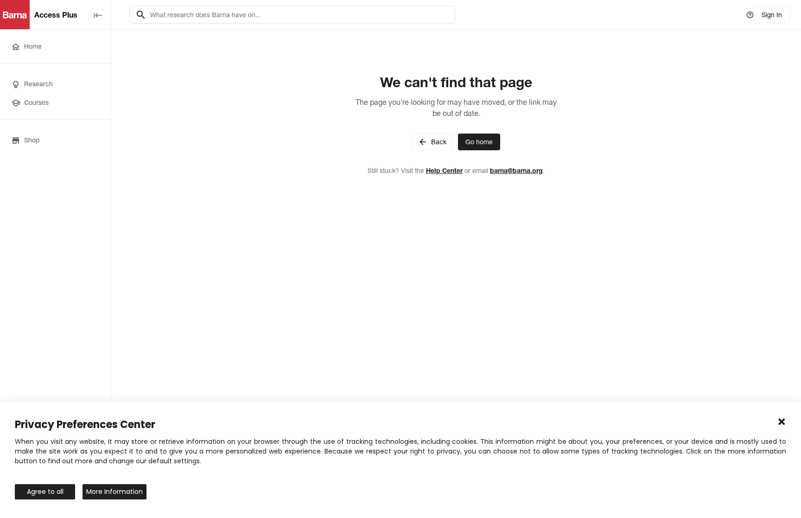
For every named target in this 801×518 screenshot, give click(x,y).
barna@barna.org (516, 170)
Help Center (444, 170)
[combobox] (299, 15)
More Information (114, 491)
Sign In (772, 15)
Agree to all (45, 491)
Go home (479, 142)
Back (438, 142)
